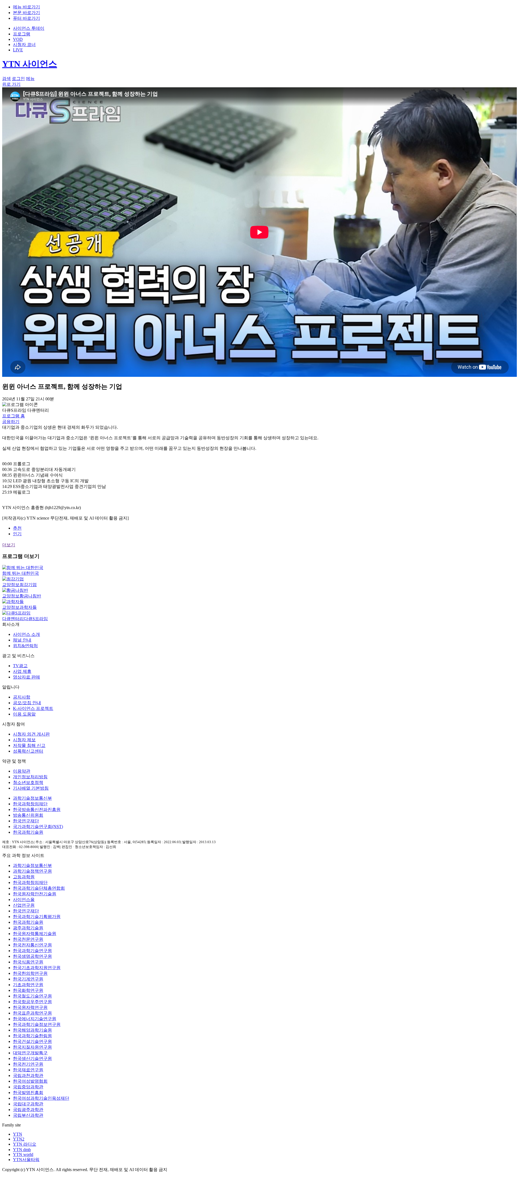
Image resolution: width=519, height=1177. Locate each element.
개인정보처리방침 (30, 776)
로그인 (18, 78)
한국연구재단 (26, 821)
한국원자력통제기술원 (34, 933)
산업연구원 (24, 905)
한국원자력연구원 (30, 1007)
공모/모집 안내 (27, 702)
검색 (6, 78)
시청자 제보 (24, 739)
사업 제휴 (22, 671)
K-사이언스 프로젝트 (33, 708)
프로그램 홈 (13, 416)
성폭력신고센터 (28, 751)
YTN (17, 1134)
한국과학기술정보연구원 (37, 1024)
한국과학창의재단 (30, 804)
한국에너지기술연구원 (34, 1018)
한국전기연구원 (28, 1064)
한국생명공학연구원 (32, 956)
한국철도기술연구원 (32, 996)
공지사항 (21, 697)
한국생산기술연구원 (32, 1058)
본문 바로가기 (26, 12)
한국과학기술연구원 (32, 950)
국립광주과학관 (28, 1109)
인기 (17, 533)
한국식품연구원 (28, 962)
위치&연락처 (25, 645)
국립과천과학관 (28, 1075)
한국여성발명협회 (30, 1081)
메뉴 (30, 78)
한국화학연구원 (28, 990)
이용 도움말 (24, 714)
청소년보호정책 (28, 782)
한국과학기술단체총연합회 (39, 888)
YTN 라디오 (24, 1144)
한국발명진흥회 (28, 1092)
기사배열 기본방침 (31, 788)
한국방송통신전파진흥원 (37, 809)
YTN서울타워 (26, 1159)
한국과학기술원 (28, 832)
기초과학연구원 (28, 984)
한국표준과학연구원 (32, 1013)
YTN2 (18, 1139)
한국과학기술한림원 (32, 1035)
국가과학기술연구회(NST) (38, 826)
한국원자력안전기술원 (34, 894)
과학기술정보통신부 (32, 798)
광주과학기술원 (28, 928)
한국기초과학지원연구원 (37, 967)
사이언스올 (24, 899)
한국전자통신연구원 (32, 945)
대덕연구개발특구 (30, 1052)
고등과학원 (24, 877)
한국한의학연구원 (30, 973)
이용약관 (21, 771)
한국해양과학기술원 (32, 1030)
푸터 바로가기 (26, 18)
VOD (18, 39)
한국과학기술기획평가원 (37, 916)
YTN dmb (22, 1149)
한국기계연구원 (28, 979)
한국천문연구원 (28, 939)
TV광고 (20, 665)
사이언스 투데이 (28, 28)
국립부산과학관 (28, 1115)
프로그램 (21, 34)
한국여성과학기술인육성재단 (41, 1098)
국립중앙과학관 (28, 1087)
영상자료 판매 (26, 677)
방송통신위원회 (28, 815)
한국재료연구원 (28, 1070)
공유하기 (10, 421)
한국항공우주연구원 (32, 1001)
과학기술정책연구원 (32, 871)
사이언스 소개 (26, 634)
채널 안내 (22, 640)
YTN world (23, 1154)
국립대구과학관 (28, 1104)
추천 (17, 528)
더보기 (8, 545)
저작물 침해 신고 (29, 745)
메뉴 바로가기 (26, 7)
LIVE (18, 50)
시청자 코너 (24, 44)
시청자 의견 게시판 (31, 734)
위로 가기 (11, 84)
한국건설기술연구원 (32, 1041)
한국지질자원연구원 (32, 1047)
